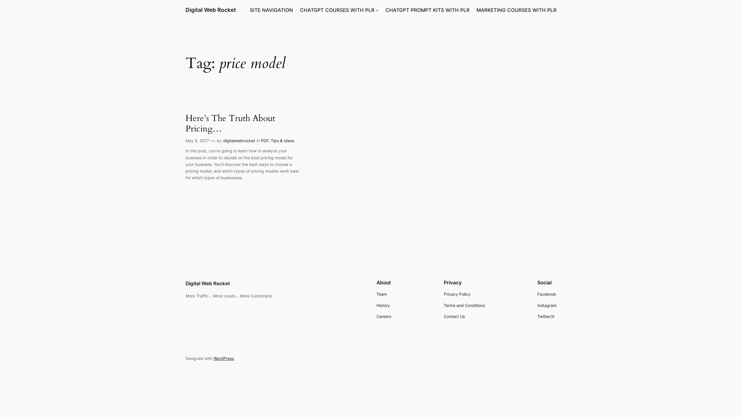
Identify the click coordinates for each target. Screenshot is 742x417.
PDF (264, 140)
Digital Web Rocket (211, 9)
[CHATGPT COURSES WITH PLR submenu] (377, 10)
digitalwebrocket (239, 140)
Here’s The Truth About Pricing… (230, 124)
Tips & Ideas (282, 140)
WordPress (224, 358)
